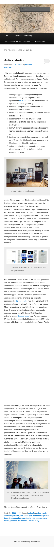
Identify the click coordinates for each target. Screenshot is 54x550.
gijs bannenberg (35, 515)
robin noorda (37, 518)
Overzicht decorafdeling (23, 35)
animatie (31, 513)
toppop (14, 520)
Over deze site (39, 41)
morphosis (26, 518)
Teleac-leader (21, 300)
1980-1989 (16, 513)
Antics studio (14, 60)
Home (7, 35)
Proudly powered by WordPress (27, 541)
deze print (23, 100)
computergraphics (11, 515)
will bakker (22, 520)
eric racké (24, 515)
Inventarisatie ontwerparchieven (17, 41)
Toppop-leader (23, 316)
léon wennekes (15, 518)
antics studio (41, 513)
